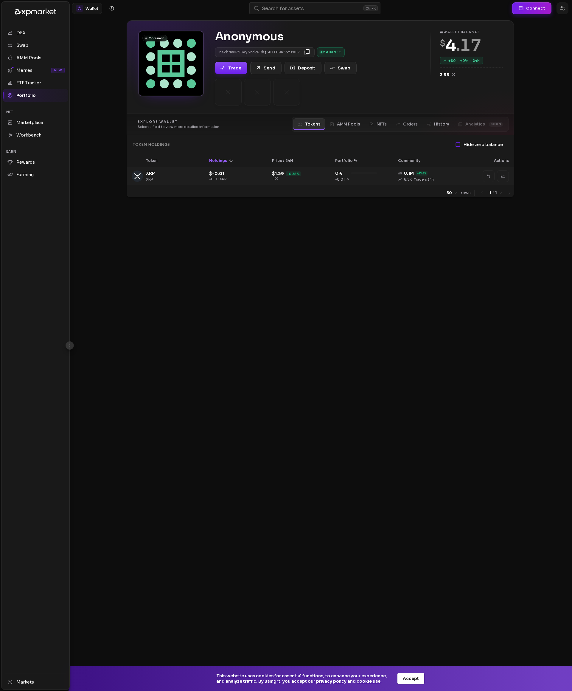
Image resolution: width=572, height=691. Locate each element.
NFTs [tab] (382, 124)
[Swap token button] (489, 176)
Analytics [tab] (483, 124)
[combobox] (311, 8)
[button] (155, 160)
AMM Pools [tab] (348, 124)
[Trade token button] (503, 176)
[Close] (70, 345)
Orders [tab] (410, 124)
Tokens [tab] (313, 124)
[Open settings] (562, 8)
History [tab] (441, 124)
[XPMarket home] (35, 12)
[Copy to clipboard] (307, 52)
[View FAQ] (112, 8)
